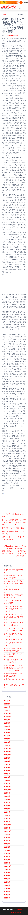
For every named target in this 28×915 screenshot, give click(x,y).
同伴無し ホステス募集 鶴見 (13, 528)
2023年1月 (7, 822)
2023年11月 (7, 790)
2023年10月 (7, 793)
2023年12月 (7, 787)
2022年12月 (7, 825)
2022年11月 (7, 828)
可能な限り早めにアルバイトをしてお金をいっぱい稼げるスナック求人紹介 (13, 667)
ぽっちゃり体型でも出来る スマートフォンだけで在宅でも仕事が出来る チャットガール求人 (14, 522)
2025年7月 (7, 726)
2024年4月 (7, 774)
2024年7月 (7, 764)
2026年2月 (7, 704)
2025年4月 (7, 736)
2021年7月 (7, 879)
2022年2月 (7, 857)
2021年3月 (7, 891)
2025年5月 (7, 732)
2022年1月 (7, 860)
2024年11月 (7, 752)
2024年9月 (7, 758)
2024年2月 (7, 780)
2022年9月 (7, 834)
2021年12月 (7, 863)
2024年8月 (7, 761)
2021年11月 (7, 866)
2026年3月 (7, 701)
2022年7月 (7, 841)
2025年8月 (7, 723)
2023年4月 (7, 812)
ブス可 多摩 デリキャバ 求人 (14, 639)
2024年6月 (7, 767)
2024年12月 (7, 748)
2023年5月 (7, 809)
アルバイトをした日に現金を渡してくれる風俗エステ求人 (13, 583)
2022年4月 (7, 850)
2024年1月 (7, 783)
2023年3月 (7, 815)
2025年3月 (7, 739)
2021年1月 (7, 898)
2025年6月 (7, 729)
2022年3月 (7, 853)
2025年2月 (7, 742)
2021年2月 (7, 895)
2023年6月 (7, 806)
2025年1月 (7, 745)
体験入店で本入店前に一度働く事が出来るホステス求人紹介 (13, 616)
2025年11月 (7, 713)
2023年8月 (7, 799)
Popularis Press (16, 912)
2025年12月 (7, 710)
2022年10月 (7, 831)
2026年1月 (7, 707)
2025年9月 (7, 720)
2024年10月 (7, 755)
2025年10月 (7, 717)
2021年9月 (7, 872)
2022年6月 (7, 844)
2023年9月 (7, 796)
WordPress (19, 910)
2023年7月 (7, 802)
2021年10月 (7, 869)
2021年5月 (7, 885)
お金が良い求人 (8, 6)
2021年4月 (7, 888)
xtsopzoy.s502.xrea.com (12, 35)
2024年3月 (7, 777)
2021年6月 (7, 882)
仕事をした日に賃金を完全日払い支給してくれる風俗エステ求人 (13, 608)
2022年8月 (7, 837)
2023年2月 (7, 818)
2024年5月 (7, 771)
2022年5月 (7, 847)
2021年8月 (7, 876)
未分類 (4, 15)
